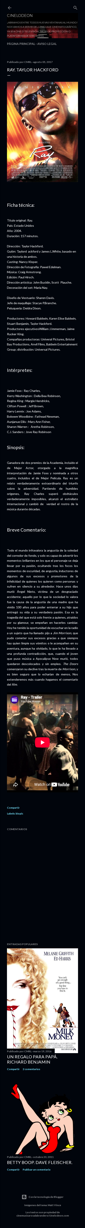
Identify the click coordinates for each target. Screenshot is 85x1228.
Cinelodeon (20, 15)
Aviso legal (47, 44)
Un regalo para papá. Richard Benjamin (32, 1059)
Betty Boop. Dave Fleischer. (39, 1162)
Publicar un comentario (37, 1169)
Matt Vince (54, 1205)
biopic (19, 813)
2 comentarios (31, 1069)
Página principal (21, 44)
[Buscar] (75, 7)
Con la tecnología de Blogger (46, 1196)
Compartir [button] (13, 807)
